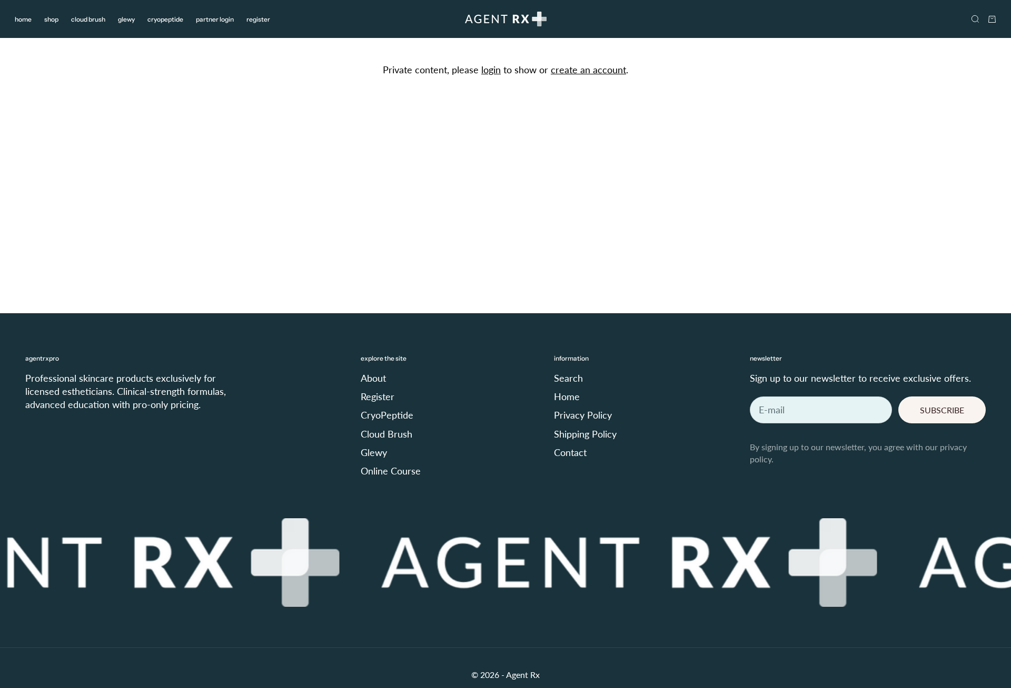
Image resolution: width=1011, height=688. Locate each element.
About (373, 378)
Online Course (391, 471)
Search (568, 378)
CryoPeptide (165, 19)
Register (258, 19)
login (491, 69)
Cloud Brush (88, 19)
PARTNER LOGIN (215, 19)
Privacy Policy (583, 415)
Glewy (126, 19)
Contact (570, 452)
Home (23, 19)
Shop (51, 19)
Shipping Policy (585, 434)
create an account (588, 69)
